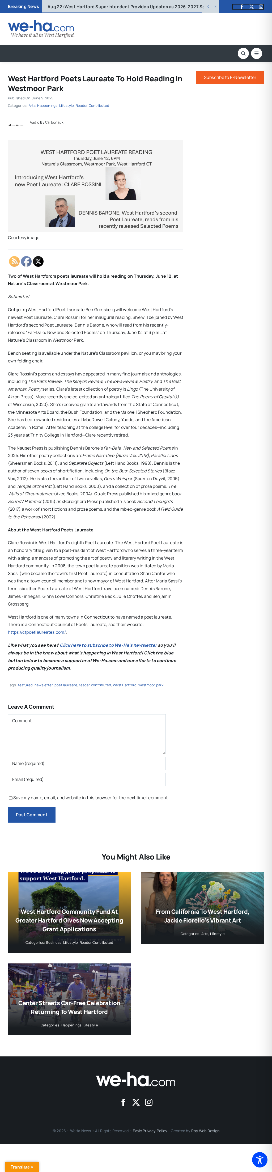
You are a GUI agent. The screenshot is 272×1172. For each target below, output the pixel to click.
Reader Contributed (92, 105)
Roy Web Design (205, 1130)
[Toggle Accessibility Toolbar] (260, 1160)
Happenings (47, 105)
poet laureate (65, 685)
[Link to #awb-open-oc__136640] (256, 53)
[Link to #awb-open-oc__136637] (243, 53)
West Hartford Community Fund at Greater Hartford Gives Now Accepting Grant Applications (69, 920)
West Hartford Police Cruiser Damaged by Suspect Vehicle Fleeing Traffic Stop (137, 7)
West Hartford (125, 685)
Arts (32, 105)
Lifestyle (66, 105)
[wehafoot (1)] (136, 1074)
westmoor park (150, 685)
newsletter (44, 685)
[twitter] (251, 7)
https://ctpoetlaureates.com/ (37, 632)
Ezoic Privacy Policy (150, 1130)
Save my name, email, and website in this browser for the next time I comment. (91, 798)
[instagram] (261, 7)
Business (54, 942)
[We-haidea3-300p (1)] (41, 22)
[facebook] (242, 7)
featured (25, 685)
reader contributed (95, 685)
